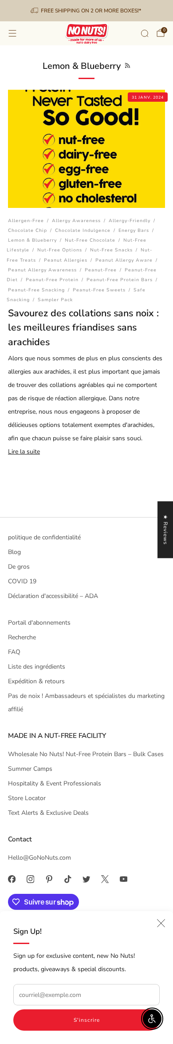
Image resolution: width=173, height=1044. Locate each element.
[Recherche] (144, 33)
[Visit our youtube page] (123, 879)
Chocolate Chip (27, 230)
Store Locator (27, 798)
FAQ (14, 652)
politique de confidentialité (44, 537)
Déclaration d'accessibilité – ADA (53, 596)
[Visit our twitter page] (86, 879)
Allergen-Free (26, 220)
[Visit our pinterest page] (48, 879)
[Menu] (12, 33)
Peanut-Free (101, 270)
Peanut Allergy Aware (124, 260)
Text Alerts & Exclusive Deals (48, 813)
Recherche (22, 637)
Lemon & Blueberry (32, 240)
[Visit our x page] (104, 879)
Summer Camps (30, 769)
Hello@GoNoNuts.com (39, 857)
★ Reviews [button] (165, 529)
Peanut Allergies (65, 260)
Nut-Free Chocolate (90, 240)
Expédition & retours (36, 681)
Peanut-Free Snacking (36, 290)
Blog (14, 552)
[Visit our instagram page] (30, 879)
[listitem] (87, 10)
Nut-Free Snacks (111, 250)
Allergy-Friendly (129, 220)
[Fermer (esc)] (161, 923)
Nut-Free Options (59, 250)
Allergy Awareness (76, 220)
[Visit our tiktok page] (67, 879)
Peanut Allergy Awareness (42, 270)
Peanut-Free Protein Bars (119, 279)
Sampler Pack (55, 299)
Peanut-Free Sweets (99, 290)
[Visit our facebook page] (11, 879)
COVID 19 (22, 581)
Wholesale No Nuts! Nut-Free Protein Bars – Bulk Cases (86, 754)
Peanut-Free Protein (52, 279)
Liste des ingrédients (36, 666)
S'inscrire (87, 1020)
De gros (19, 566)
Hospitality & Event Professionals (54, 783)
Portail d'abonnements (39, 622)
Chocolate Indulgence (82, 230)
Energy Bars (133, 230)
